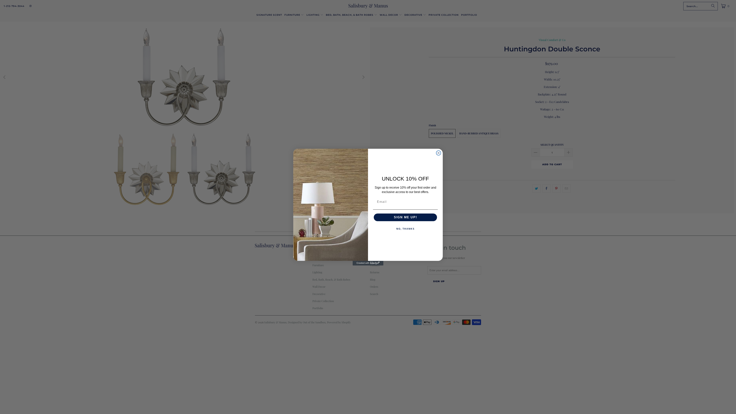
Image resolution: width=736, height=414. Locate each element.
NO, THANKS (405, 229)
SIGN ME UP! (405, 217)
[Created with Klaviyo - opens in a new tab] (368, 263)
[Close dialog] (438, 153)
